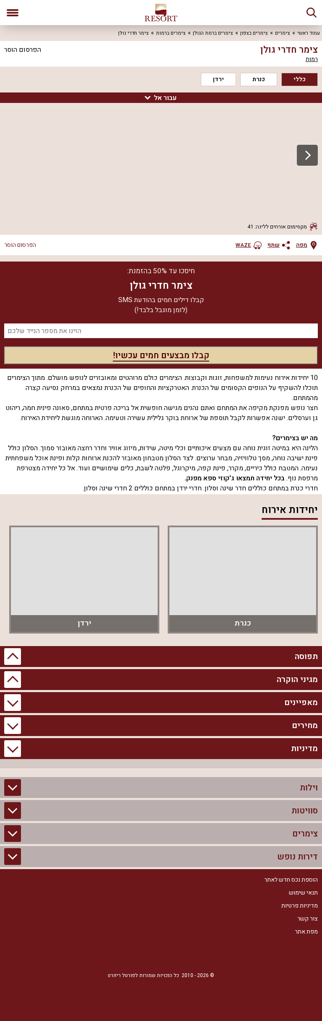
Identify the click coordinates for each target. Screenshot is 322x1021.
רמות (312, 59)
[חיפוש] (311, 12)
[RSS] (161, 955)
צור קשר (307, 918)
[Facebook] (186, 955)
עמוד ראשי (308, 33)
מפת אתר (306, 931)
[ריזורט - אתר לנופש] (161, 12)
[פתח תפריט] (12, 12)
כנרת (258, 79)
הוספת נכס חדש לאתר (291, 879)
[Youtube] (135, 955)
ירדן (218, 79)
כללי (299, 79)
